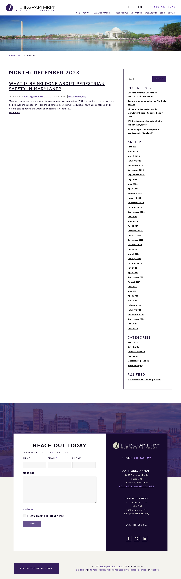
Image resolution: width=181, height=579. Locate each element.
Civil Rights (133, 347)
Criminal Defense (136, 351)
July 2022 (132, 268)
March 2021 (133, 300)
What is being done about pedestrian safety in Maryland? (57, 86)
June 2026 (133, 147)
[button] (178, 559)
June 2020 (133, 328)
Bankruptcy (134, 342)
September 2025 (136, 175)
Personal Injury (77, 96)
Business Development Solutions (130, 570)
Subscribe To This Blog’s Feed (145, 379)
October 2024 (135, 207)
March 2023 (134, 254)
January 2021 (134, 310)
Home (77, 13)
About (86, 13)
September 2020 (136, 319)
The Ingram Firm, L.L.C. (37, 96)
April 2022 (133, 272)
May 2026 (133, 151)
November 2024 (136, 203)
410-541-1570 (165, 7)
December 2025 (135, 165)
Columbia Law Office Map (136, 486)
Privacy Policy (106, 570)
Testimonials (122, 13)
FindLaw (155, 570)
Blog (162, 13)
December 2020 (136, 314)
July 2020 (132, 324)
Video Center (136, 13)
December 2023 (135, 240)
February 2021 (135, 305)
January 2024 (134, 235)
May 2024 (133, 221)
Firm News (133, 356)
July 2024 (132, 217)
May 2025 (132, 184)
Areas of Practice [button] (102, 13)
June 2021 (132, 286)
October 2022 (135, 263)
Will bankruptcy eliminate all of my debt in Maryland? (146, 123)
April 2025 (133, 189)
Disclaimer (28, 509)
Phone (76, 458)
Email (52, 458)
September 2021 (136, 277)
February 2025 (135, 193)
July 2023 (132, 249)
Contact (172, 13)
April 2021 (133, 296)
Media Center (151, 13)
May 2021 (132, 291)
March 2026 (134, 156)
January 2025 (134, 198)
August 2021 (134, 282)
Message (29, 473)
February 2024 (135, 231)
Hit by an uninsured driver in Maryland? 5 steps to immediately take (145, 113)
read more (14, 113)
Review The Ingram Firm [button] (36, 568)
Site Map (92, 570)
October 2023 (135, 244)
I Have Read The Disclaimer (47, 516)
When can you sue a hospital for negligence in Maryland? (144, 131)
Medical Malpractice (138, 361)
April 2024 (133, 226)
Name (26, 458)
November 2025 (136, 170)
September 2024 (136, 212)
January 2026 (134, 161)
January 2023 (134, 259)
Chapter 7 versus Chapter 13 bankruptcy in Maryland (142, 94)
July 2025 (132, 179)
